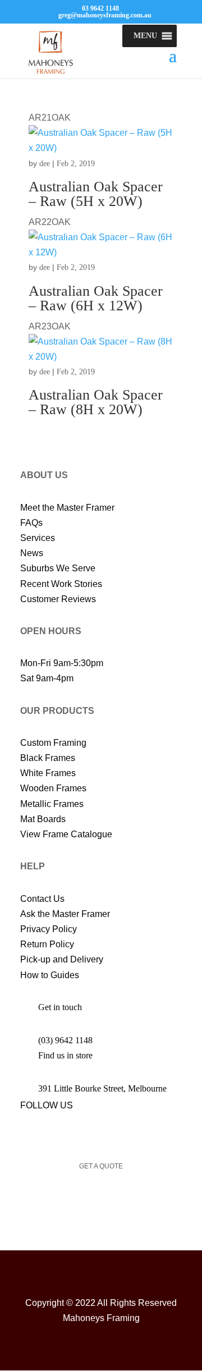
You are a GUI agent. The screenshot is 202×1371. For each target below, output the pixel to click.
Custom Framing (53, 743)
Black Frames (47, 758)
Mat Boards (43, 819)
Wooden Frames (53, 788)
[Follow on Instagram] (68, 1129)
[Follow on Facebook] (24, 1129)
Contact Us (42, 899)
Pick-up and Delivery (61, 959)
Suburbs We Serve (57, 568)
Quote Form (101, 1206)
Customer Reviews (58, 599)
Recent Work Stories (61, 584)
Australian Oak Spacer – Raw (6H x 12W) (96, 298)
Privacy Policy (48, 929)
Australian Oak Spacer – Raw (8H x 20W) (96, 402)
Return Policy (47, 944)
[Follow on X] (46, 1129)
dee (44, 163)
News (31, 553)
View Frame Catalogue (66, 834)
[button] (145, 36)
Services (37, 538)
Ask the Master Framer (65, 914)
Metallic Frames (52, 804)
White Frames (48, 773)
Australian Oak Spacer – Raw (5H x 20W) (96, 193)
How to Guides (49, 975)
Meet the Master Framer (67, 507)
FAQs (31, 523)
